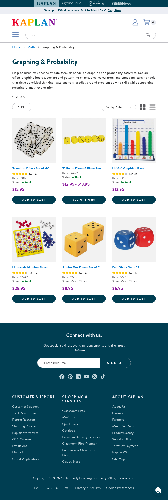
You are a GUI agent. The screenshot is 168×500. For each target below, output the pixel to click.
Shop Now (114, 10)
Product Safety (123, 432)
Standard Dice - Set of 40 (30, 168)
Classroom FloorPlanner (79, 443)
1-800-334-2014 (46, 487)
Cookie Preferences (120, 487)
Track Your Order (24, 413)
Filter (24, 107)
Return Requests (24, 419)
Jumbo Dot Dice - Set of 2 (81, 267)
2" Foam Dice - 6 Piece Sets (82, 168)
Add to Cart (39, 199)
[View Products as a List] (152, 107)
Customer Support (25, 406)
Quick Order (71, 424)
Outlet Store (71, 461)
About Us (119, 406)
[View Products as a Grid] (142, 107)
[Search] (148, 35)
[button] (129, 3)
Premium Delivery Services (81, 437)
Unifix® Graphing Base (128, 168)
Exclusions (19, 445)
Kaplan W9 (120, 452)
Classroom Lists (73, 410)
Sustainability (122, 439)
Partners (118, 419)
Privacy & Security (88, 487)
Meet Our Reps (123, 426)
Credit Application (25, 459)
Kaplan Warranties (25, 432)
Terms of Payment (125, 445)
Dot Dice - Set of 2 (125, 267)
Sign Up (115, 362)
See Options (89, 199)
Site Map (118, 459)
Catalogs (68, 430)
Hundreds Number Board (30, 267)
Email (66, 487)
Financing (19, 452)
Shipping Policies (24, 426)
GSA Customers (23, 439)
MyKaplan (69, 417)
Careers (117, 413)
